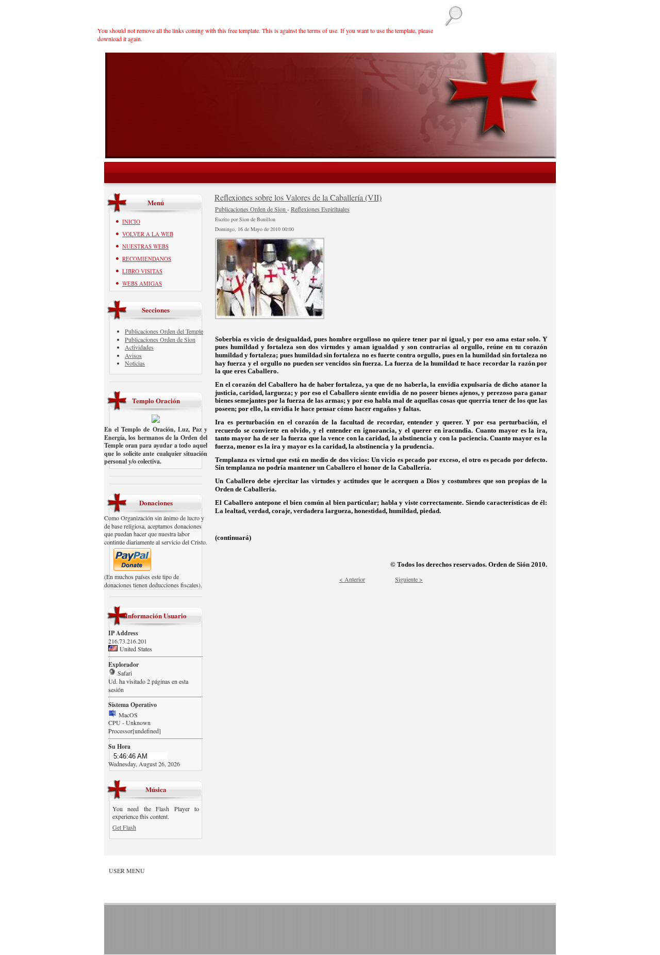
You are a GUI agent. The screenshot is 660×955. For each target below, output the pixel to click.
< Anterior (352, 579)
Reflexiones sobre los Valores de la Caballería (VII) (298, 197)
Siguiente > (409, 579)
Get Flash (124, 827)
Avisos (133, 355)
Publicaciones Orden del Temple (164, 331)
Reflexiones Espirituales (320, 209)
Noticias (135, 363)
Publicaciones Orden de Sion (160, 339)
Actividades (139, 347)
